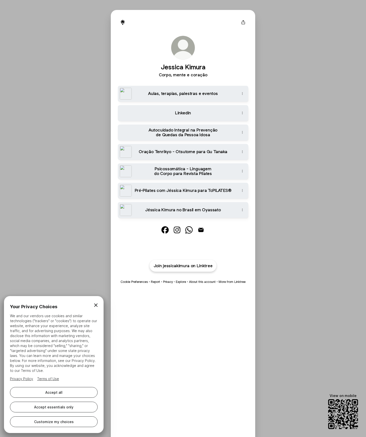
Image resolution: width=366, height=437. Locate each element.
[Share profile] (243, 22)
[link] (165, 230)
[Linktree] (123, 22)
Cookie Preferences (134, 282)
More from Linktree (232, 282)
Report (155, 282)
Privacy (168, 282)
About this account (202, 282)
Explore (181, 282)
